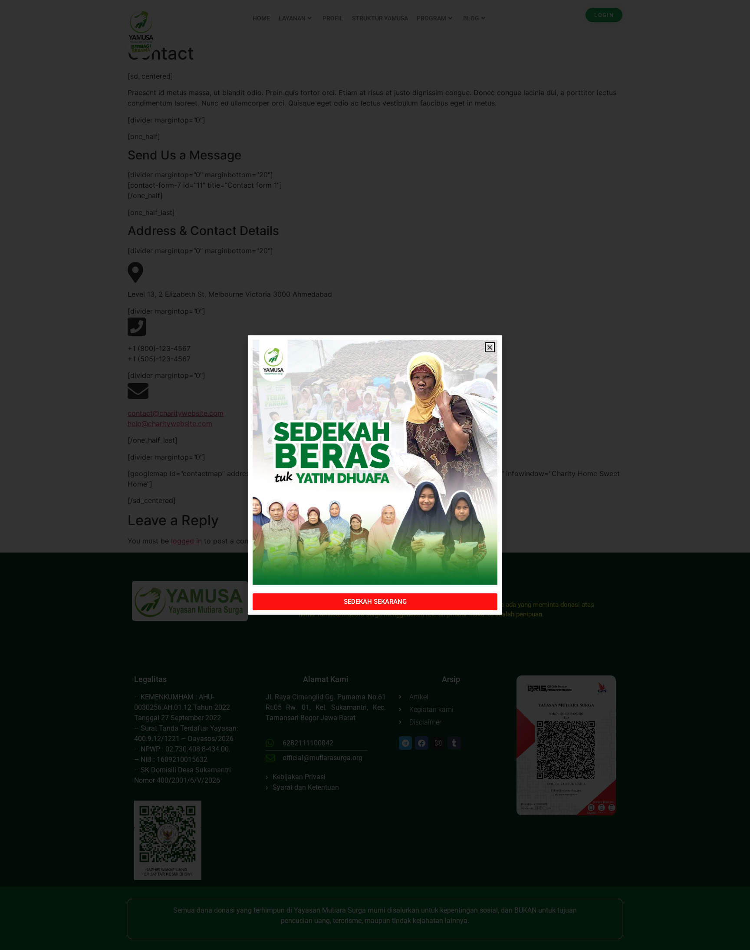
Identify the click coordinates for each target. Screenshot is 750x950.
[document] (375, 475)
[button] (490, 347)
